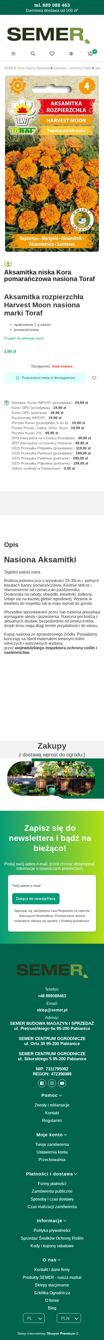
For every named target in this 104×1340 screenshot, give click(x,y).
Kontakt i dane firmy (52, 1269)
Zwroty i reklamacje (52, 1105)
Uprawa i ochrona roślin (73, 68)
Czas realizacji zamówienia (52, 1207)
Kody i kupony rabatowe (52, 1246)
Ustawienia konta (52, 1152)
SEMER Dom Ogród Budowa (27, 68)
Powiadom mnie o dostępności (48, 378)
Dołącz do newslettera (36, 899)
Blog (52, 1308)
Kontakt (52, 1113)
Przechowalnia (52, 1160)
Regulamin (52, 1120)
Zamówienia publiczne (52, 1191)
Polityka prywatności (52, 1230)
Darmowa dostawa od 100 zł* (52, 10)
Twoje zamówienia (52, 1144)
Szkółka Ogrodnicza (52, 1293)
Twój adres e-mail (26, 886)
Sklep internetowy (46, 1333)
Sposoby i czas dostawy (52, 1199)
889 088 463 (56, 5)
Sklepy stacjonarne (52, 1285)
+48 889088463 (52, 996)
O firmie (52, 1300)
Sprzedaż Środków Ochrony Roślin (52, 1238)
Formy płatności (52, 1184)
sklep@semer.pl (52, 1010)
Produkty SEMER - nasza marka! (52, 1277)
